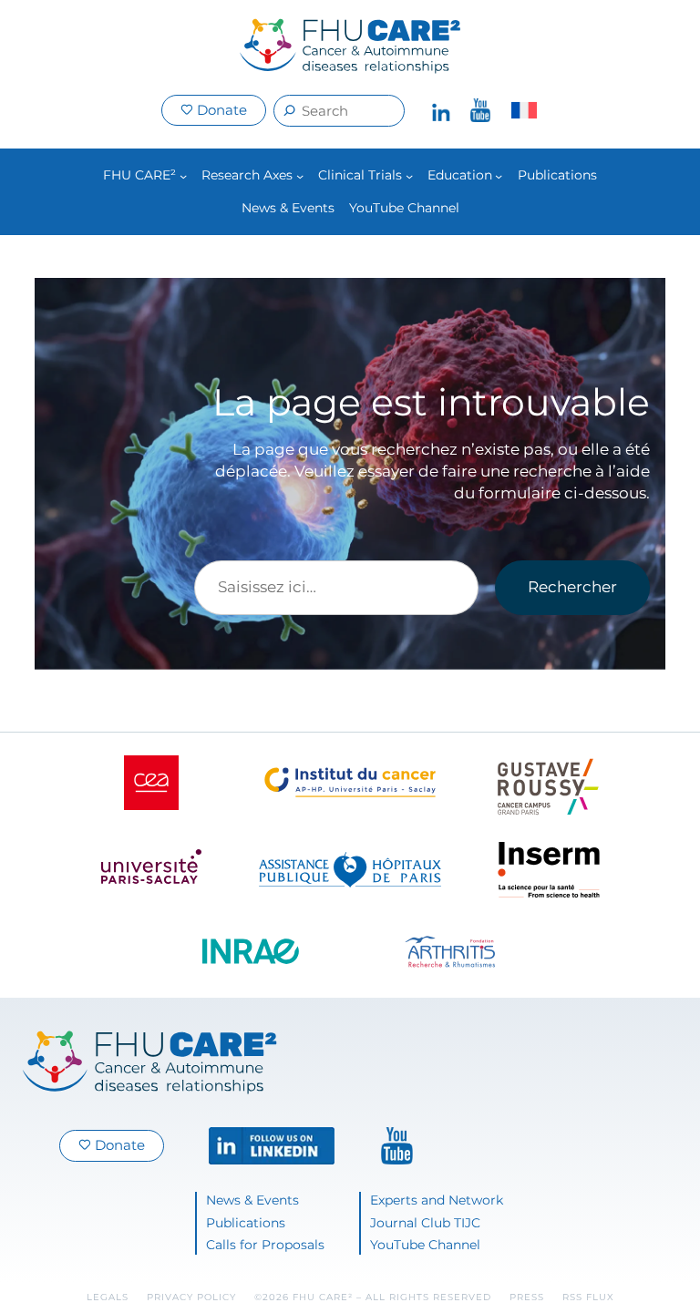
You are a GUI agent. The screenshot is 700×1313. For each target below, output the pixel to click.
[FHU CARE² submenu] (183, 176)
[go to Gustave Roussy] (548, 783)
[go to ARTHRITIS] (450, 952)
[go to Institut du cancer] (350, 782)
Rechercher (572, 587)
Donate (220, 110)
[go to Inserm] (548, 870)
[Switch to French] (524, 110)
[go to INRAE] (250, 952)
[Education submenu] (498, 176)
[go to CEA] (151, 782)
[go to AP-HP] (350, 870)
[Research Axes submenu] (300, 176)
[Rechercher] (289, 110)
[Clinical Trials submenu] (409, 176)
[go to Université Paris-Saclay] (151, 870)
